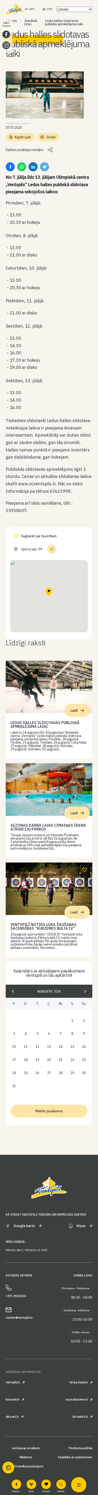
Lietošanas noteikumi (26, 1448)
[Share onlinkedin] (33, 166)
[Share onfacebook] (10, 166)
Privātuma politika (80, 1448)
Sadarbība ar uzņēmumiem (75, 1457)
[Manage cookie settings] (8, 1468)
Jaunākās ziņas (31, 22)
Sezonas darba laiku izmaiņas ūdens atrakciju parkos (48, 827)
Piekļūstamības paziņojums (25, 1466)
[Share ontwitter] (44, 166)
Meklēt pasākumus (49, 1111)
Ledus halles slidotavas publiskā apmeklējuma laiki (44, 724)
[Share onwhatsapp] (21, 166)
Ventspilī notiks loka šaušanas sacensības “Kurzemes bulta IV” (43, 926)
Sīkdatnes (26, 1457)
